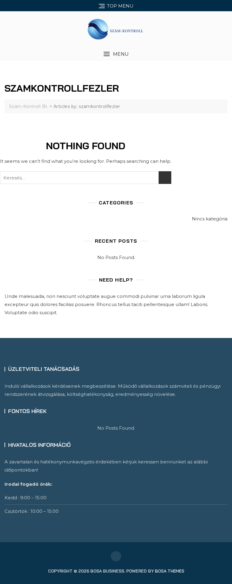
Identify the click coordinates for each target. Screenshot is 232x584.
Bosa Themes (169, 571)
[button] (116, 54)
